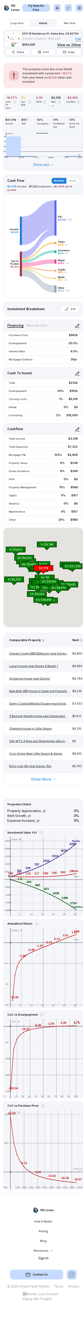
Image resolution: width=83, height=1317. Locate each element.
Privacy (73, 1286)
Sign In (43, 1258)
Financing (15, 325)
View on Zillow (69, 45)
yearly (73, 180)
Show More (41, 779)
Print (46, 52)
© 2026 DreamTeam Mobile (28, 1286)
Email (71, 52)
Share (20, 52)
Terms (58, 1286)
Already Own (37, 325)
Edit (78, 39)
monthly (59, 180)
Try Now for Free (36, 8)
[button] (47, 545)
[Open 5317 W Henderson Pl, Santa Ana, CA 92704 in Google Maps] (13, 39)
